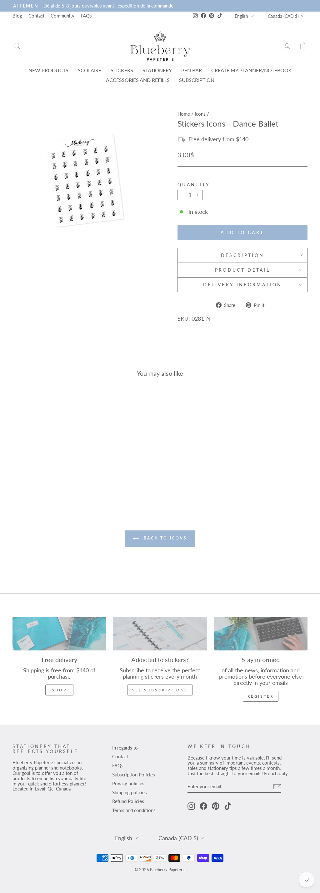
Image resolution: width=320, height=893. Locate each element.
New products (48, 70)
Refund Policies (128, 801)
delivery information (242, 284)
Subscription (196, 80)
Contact (36, 15)
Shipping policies (129, 792)
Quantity (194, 184)
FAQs (86, 15)
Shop (59, 690)
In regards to (125, 747)
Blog (17, 15)
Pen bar (191, 70)
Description (242, 255)
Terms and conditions (134, 810)
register (261, 696)
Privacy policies (128, 783)
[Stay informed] (261, 633)
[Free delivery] (59, 633)
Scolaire (89, 70)
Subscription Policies (133, 774)
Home (184, 114)
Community (62, 15)
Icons (200, 114)
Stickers (122, 70)
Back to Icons (164, 538)
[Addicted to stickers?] (160, 633)
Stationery (157, 70)
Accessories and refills (138, 80)
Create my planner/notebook (251, 70)
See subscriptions (160, 690)
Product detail (242, 270)
